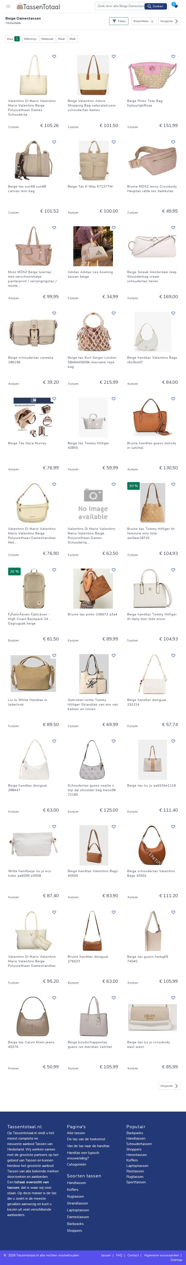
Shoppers (75, 1230)
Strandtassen (78, 1203)
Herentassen (136, 1154)
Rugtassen (76, 1196)
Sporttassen (136, 1182)
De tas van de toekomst (86, 1139)
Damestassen (78, 1216)
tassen (106, 1255)
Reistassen (135, 1171)
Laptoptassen (78, 1210)
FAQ (119, 1255)
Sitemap (176, 1260)
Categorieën (77, 1164)
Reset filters (141, 21)
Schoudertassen (139, 1143)
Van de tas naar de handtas (88, 1145)
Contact (133, 1255)
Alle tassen (76, 1132)
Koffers (73, 1189)
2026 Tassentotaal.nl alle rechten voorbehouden (44, 1255)
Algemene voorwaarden (161, 1255)
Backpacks (76, 1223)
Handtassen (77, 1182)
